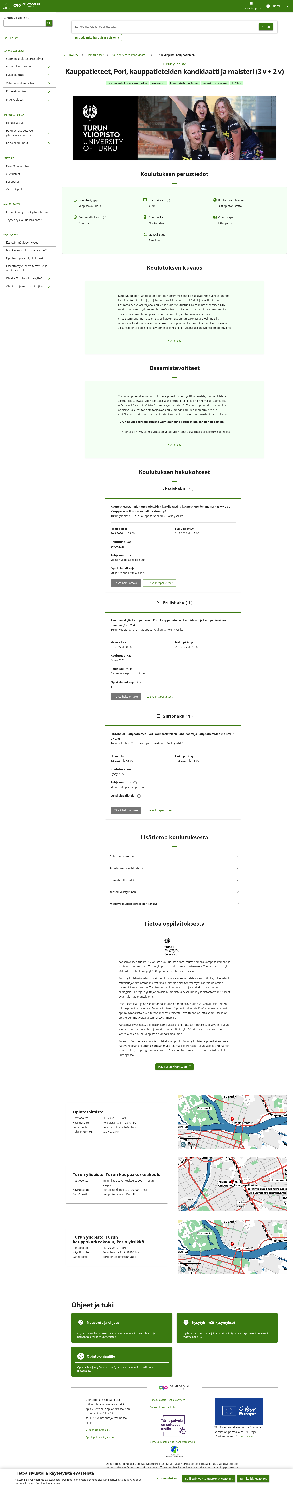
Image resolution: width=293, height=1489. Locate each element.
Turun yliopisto (174, 64)
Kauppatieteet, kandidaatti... (130, 55)
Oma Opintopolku (252, 8)
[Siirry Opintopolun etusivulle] (26, 6)
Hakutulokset (95, 55)
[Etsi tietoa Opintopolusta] (49, 23)
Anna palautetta (247, 1436)
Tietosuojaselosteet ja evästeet (167, 1399)
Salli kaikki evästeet (253, 1478)
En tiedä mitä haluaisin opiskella (96, 37)
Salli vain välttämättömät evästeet (209, 1478)
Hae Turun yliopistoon (173, 1066)
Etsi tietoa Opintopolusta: (16, 17)
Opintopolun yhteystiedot (99, 1437)
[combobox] (164, 26)
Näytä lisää (174, 340)
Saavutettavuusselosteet (164, 1407)
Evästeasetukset (166, 1478)
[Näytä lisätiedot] (168, 200)
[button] (277, 6)
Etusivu (14, 38)
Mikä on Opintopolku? (97, 1430)
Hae (267, 27)
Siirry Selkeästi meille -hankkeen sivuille (173, 1442)
